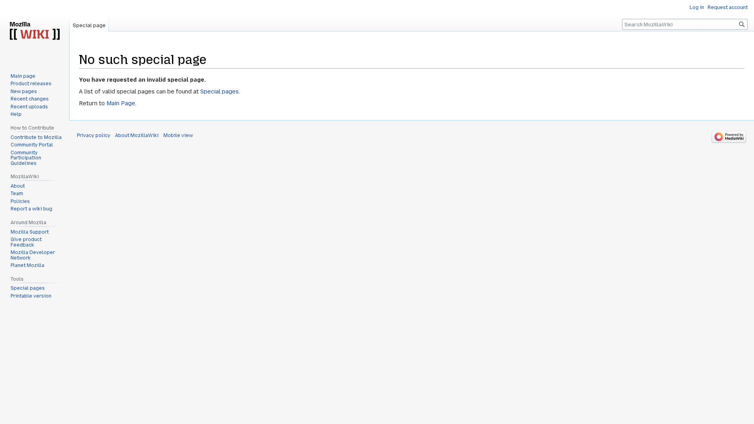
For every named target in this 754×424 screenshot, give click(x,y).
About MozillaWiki (137, 135)
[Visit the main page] (34, 31)
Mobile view (178, 135)
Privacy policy (93, 135)
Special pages (219, 91)
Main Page (120, 103)
